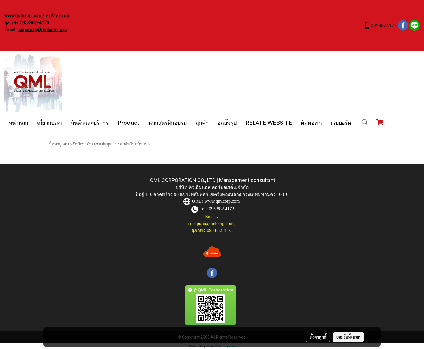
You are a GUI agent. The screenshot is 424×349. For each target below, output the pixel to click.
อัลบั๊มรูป (227, 122)
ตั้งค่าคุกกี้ (318, 336)
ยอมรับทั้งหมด (348, 336)
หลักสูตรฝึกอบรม (168, 122)
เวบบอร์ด (341, 122)
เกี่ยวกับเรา (49, 122)
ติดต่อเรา (311, 122)
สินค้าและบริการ (89, 122)
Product (128, 122)
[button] (365, 122)
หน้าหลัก (18, 122)
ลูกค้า (202, 122)
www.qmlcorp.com (222, 201)
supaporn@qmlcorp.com (42, 29)
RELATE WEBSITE (268, 122)
